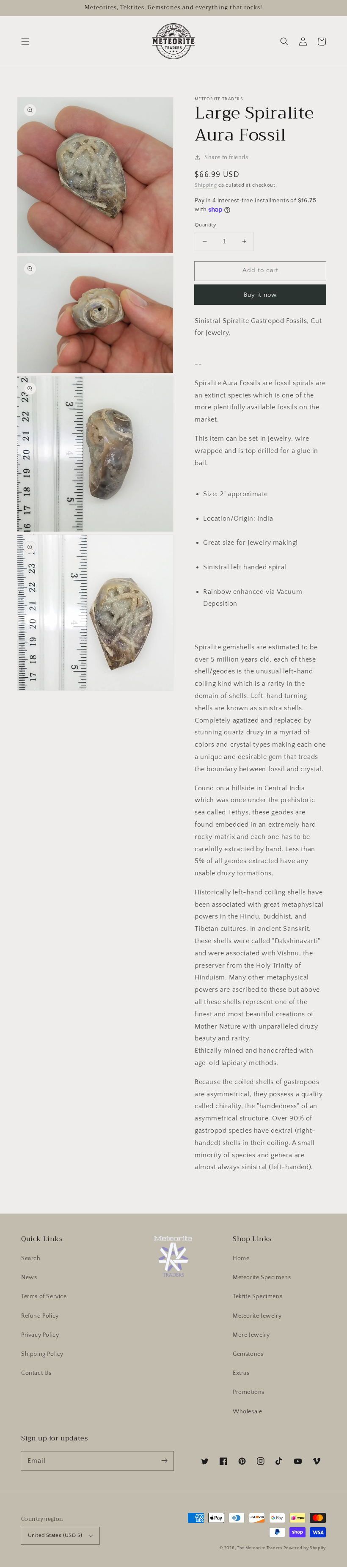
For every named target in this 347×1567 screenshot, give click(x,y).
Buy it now (260, 294)
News (29, 1277)
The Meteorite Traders (259, 1548)
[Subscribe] (164, 1460)
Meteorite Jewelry (257, 1316)
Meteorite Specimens (262, 1277)
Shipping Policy (42, 1354)
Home (241, 1258)
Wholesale (247, 1411)
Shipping (206, 185)
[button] (25, 41)
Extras (241, 1373)
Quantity (205, 225)
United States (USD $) (55, 1535)
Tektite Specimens (257, 1296)
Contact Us (36, 1373)
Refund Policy (40, 1316)
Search (31, 1258)
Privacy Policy (40, 1335)
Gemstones (248, 1354)
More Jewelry (251, 1335)
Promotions (248, 1392)
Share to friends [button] (226, 157)
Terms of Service (44, 1296)
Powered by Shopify (305, 1548)
